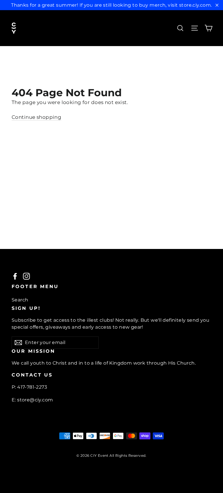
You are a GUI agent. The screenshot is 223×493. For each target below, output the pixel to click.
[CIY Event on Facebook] (15, 276)
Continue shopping (36, 117)
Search (20, 300)
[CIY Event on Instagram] (26, 276)
